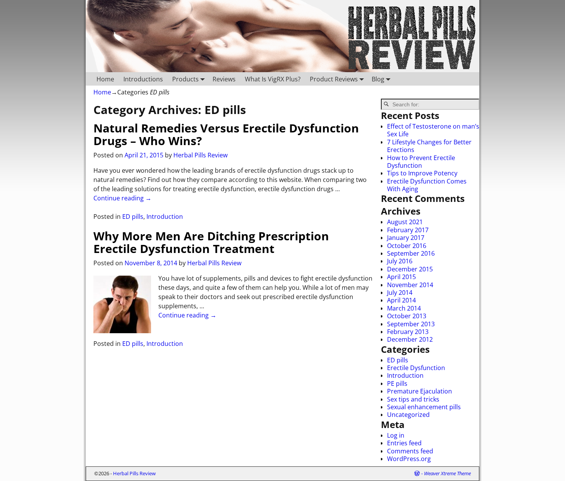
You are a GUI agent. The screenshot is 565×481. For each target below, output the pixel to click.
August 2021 (405, 222)
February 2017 (408, 230)
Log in (395, 435)
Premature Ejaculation (419, 391)
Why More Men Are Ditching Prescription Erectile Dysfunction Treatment (211, 242)
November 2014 (410, 285)
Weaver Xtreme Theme (447, 473)
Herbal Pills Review (134, 473)
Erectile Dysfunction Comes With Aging (427, 185)
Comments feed (410, 451)
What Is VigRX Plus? (273, 79)
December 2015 (410, 269)
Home (105, 79)
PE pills (397, 383)
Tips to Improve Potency (422, 173)
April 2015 (401, 277)
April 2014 (401, 300)
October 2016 (406, 245)
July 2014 (399, 292)
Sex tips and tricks (413, 399)
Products (185, 79)
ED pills (132, 216)
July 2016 (399, 261)
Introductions (143, 79)
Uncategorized (408, 414)
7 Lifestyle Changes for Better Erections (429, 146)
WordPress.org (409, 459)
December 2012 (410, 339)
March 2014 (404, 308)
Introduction (164, 216)
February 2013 (408, 331)
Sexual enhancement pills (424, 407)
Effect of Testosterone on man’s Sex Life (433, 130)
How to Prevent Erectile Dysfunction (421, 162)
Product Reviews (334, 79)
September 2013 (411, 324)
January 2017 (405, 237)
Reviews (224, 79)
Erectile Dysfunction (416, 368)
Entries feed (404, 443)
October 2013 (406, 316)
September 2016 (411, 253)
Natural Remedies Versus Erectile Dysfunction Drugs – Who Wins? (226, 134)
